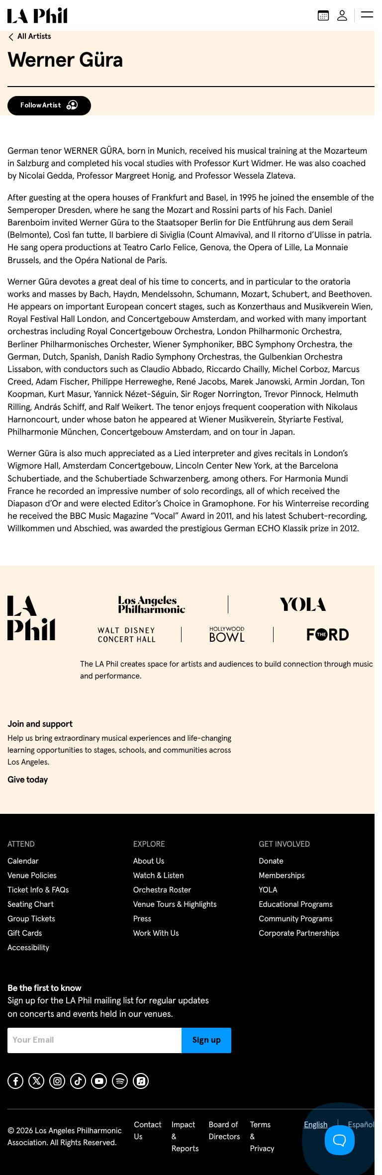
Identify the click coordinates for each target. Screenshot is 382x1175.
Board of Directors (224, 1131)
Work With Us (156, 934)
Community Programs (295, 919)
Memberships (281, 876)
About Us (149, 862)
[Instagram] (57, 1081)
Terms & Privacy (262, 1137)
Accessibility (28, 948)
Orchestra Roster (162, 890)
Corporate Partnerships (299, 934)
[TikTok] (78, 1081)
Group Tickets (31, 919)
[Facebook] (15, 1081)
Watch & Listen (158, 876)
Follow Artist (40, 105)
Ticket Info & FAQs (38, 890)
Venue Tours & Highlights (175, 905)
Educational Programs (295, 905)
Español (361, 1125)
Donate (271, 862)
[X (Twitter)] (36, 1081)
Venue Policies (32, 876)
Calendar (23, 862)
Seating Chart (30, 905)
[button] (367, 15)
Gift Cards (24, 934)
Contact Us (148, 1131)
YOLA (268, 890)
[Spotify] (120, 1081)
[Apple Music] (141, 1081)
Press (142, 919)
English (315, 1125)
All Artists (34, 37)
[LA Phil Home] (37, 15)
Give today (27, 780)
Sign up (206, 1040)
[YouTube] (99, 1081)
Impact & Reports (185, 1137)
